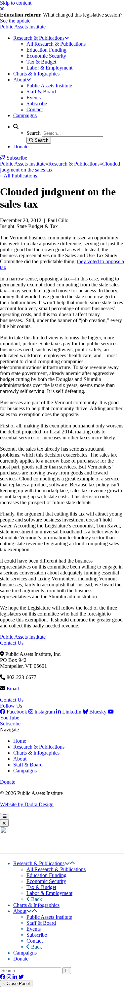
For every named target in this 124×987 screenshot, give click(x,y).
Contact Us (11, 643)
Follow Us (11, 706)
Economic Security (46, 881)
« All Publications (18, 175)
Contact (34, 941)
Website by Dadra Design (27, 804)
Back (36, 899)
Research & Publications (74, 164)
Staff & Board (28, 764)
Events (33, 929)
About (19, 759)
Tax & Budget (41, 887)
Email (13, 688)
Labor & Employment (49, 893)
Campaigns (25, 770)
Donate (7, 782)
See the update (15, 21)
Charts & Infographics (36, 753)
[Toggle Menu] (4, 816)
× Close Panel (16, 983)
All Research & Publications (56, 869)
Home (19, 741)
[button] (67, 863)
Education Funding (46, 875)
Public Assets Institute (23, 26)
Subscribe (10, 723)
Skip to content (15, 3)
